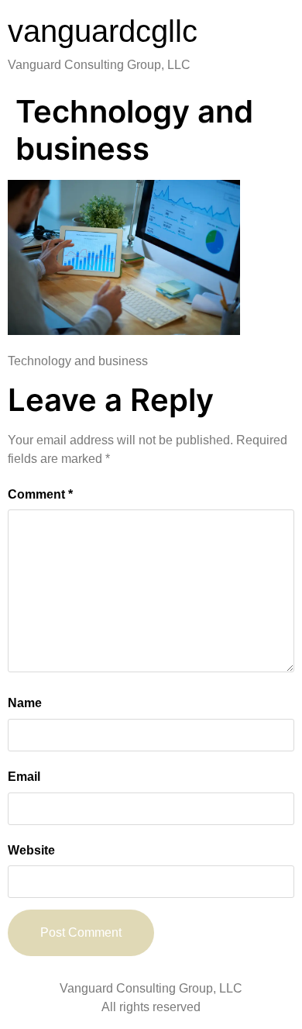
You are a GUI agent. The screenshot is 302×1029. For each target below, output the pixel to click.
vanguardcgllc (102, 31)
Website (31, 850)
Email (24, 776)
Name (25, 703)
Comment (40, 494)
